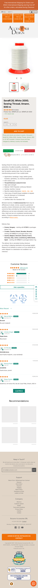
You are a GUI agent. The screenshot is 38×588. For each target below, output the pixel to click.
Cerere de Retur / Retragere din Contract (19, 537)
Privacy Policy (19, 509)
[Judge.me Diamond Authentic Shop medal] (13, 298)
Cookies (19, 511)
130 (28, 191)
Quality (19, 505)
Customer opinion (19, 503)
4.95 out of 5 (24, 268)
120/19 (24, 191)
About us (19, 502)
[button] (8, 110)
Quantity (6, 122)
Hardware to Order (19, 491)
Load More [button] (19, 391)
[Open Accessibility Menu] (12, 584)
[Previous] (17, 78)
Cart (34, 12)
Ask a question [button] (19, 287)
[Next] (21, 78)
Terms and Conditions (19, 507)
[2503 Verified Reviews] (19, 565)
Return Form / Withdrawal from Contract (19, 480)
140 (31, 191)
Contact (19, 513)
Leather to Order (19, 493)
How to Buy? (19, 484)
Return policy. (14, 217)
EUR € (9, 12)
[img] (4, 313)
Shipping (19, 487)
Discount (19, 482)
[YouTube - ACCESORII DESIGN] (22, 527)
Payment (19, 486)
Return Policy (19, 489)
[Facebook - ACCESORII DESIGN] (16, 527)
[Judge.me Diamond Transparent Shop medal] (23, 298)
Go (34, 470)
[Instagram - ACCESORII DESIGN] (19, 527)
